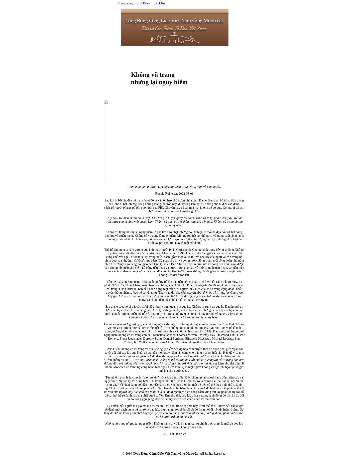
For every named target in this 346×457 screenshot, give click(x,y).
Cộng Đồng (125, 3)
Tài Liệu (159, 3)
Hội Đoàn (143, 3)
